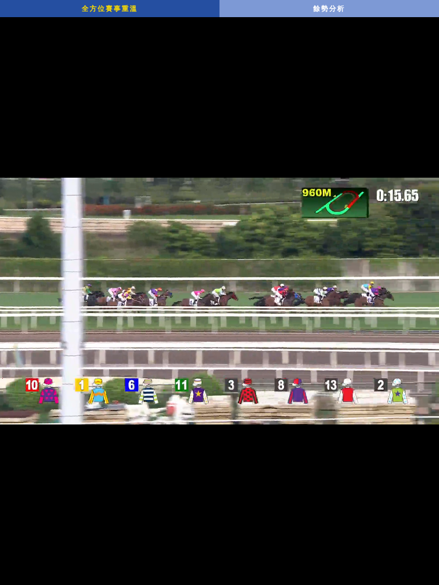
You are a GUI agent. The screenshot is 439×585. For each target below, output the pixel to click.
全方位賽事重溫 (110, 9)
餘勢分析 (329, 9)
